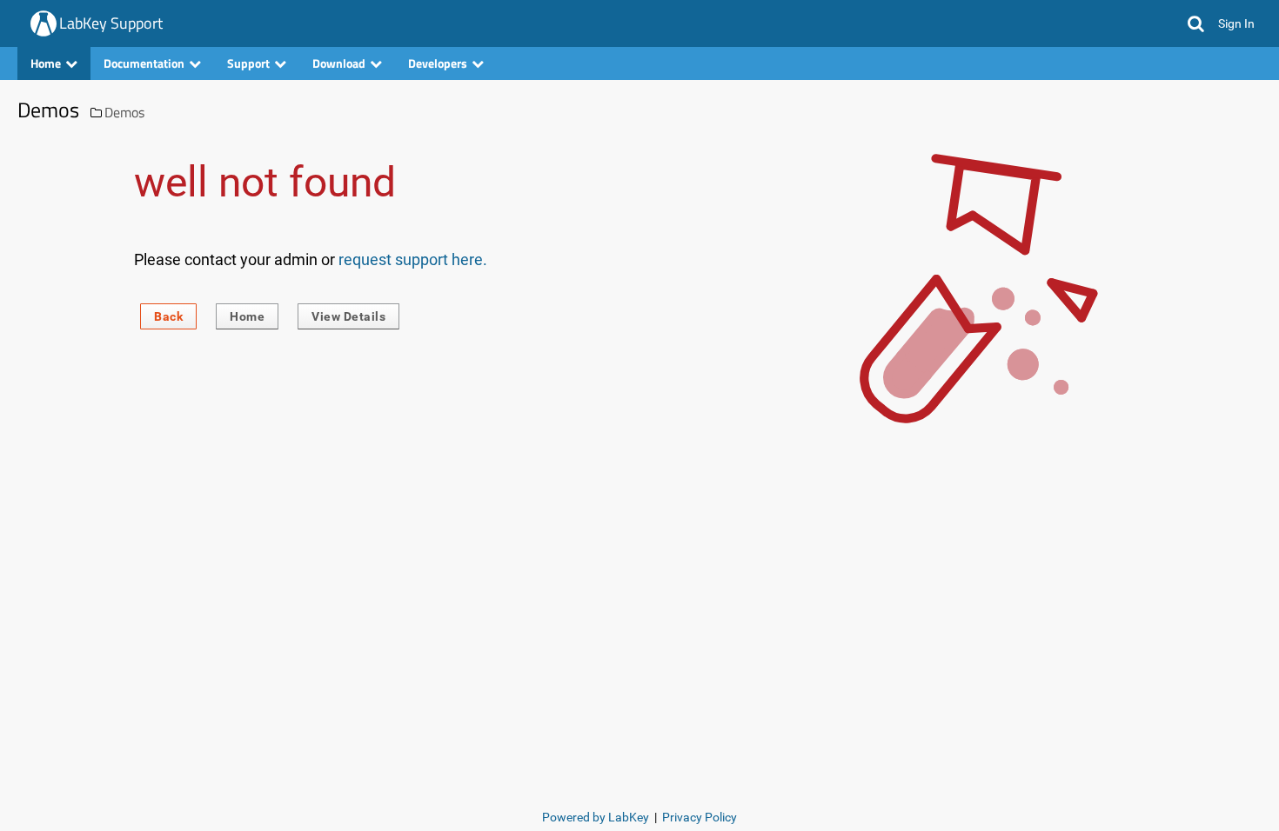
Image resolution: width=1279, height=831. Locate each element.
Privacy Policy (699, 817)
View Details (348, 316)
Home (247, 316)
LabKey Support (111, 23)
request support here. (412, 259)
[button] (1196, 23)
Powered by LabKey (595, 817)
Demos (124, 112)
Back (168, 316)
